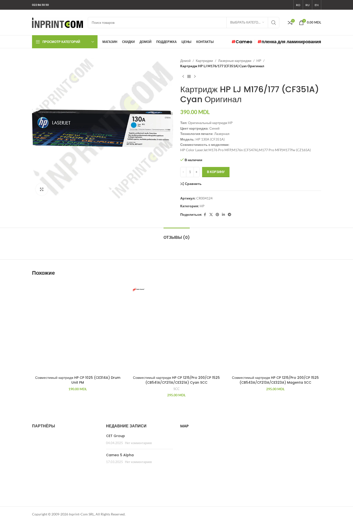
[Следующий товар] (195, 77)
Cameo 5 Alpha (120, 455)
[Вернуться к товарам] (189, 77)
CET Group (115, 435)
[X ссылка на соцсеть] (211, 214)
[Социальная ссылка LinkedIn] (223, 214)
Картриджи (204, 60)
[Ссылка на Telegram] (229, 214)
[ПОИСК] (273, 22)
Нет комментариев (138, 443)
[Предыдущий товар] (183, 77)
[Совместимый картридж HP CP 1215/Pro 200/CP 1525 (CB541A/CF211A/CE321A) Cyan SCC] (176, 327)
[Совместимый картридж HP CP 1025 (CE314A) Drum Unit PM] (77, 327)
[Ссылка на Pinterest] (217, 214)
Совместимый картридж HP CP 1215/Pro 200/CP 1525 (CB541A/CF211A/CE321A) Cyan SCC (176, 380)
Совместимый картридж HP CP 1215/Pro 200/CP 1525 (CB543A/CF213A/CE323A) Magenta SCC (275, 380)
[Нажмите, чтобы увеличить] (42, 189)
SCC (176, 389)
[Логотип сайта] (57, 22)
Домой (185, 60)
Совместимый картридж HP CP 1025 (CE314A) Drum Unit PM (77, 380)
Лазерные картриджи (234, 60)
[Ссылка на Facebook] (205, 214)
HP (258, 60)
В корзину (216, 172)
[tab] (177, 235)
